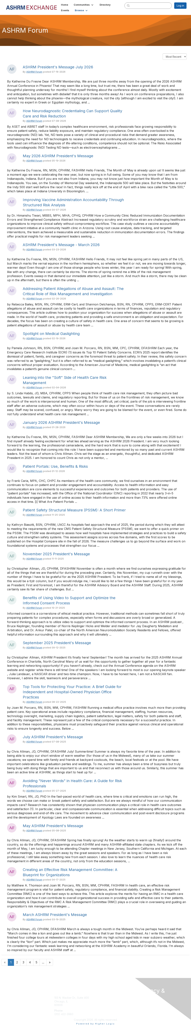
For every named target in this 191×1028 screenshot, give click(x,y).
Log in (180, 5)
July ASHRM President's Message (53, 737)
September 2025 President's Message (57, 643)
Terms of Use (148, 1008)
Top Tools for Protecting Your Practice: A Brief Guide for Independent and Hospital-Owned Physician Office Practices (72, 691)
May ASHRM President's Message (53, 826)
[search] (128, 5)
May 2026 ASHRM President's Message (58, 156)
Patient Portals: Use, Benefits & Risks (55, 466)
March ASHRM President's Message (55, 914)
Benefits (102, 1001)
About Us (145, 1004)
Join (99, 997)
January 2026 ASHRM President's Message (61, 422)
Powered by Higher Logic (95, 1023)
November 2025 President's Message (56, 554)
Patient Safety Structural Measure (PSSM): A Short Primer (74, 510)
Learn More (104, 1005)
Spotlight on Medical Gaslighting (51, 333)
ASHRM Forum (34, 71)
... (43, 962)
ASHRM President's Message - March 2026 (61, 245)
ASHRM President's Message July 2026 (58, 67)
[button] (84, 4)
